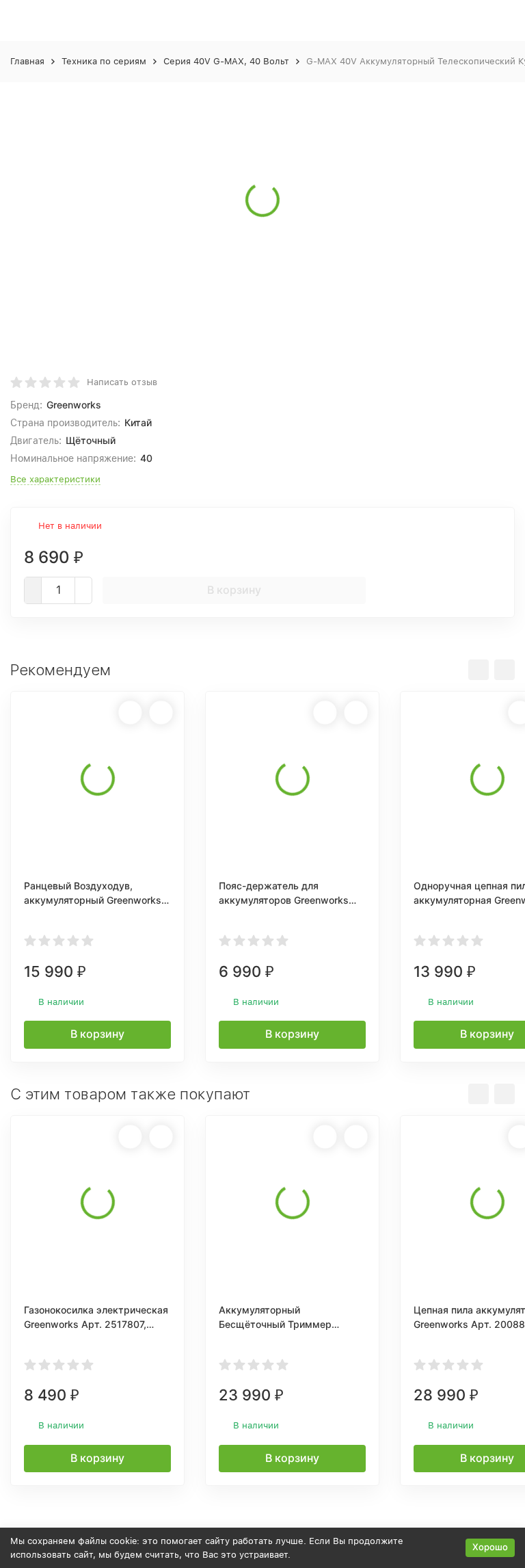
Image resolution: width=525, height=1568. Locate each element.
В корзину (234, 590)
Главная (27, 61)
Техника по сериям (104, 61)
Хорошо (490, 1546)
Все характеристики (55, 479)
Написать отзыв (122, 382)
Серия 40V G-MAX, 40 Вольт (226, 61)
